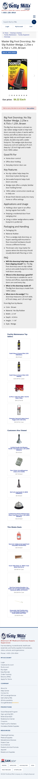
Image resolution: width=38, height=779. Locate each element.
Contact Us (5, 693)
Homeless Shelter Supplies (10, 726)
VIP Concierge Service (8, 695)
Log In (7, 26)
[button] (3, 76)
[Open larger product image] (18, 74)
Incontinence (5, 745)
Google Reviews (10, 702)
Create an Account (7, 665)
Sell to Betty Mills (6, 698)
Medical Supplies (6, 737)
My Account (19, 26)
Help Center (5, 691)
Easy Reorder (5, 672)
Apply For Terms (6, 679)
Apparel (3, 749)
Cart (30, 26)
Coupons (4, 721)
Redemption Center (8, 719)
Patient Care (5, 742)
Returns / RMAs (6, 677)
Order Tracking (6, 674)
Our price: (7, 100)
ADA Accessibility (7, 700)
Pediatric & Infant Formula (9, 747)
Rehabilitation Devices (8, 740)
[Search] (34, 22)
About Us (4, 688)
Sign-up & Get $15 (7, 714)
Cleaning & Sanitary (7, 735)
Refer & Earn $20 (6, 716)
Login (3, 662)
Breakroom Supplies (8, 752)
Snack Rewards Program (9, 712)
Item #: (5, 52)
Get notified (30, 108)
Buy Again (4, 669)
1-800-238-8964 (12, 653)
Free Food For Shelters (8, 724)
